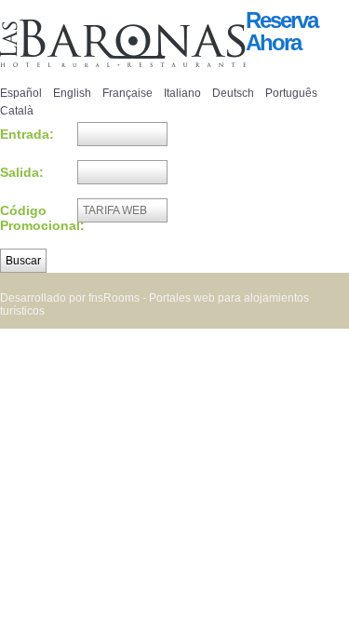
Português (291, 93)
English (72, 93)
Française (127, 93)
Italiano (182, 93)
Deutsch (233, 93)
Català (17, 110)
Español (21, 93)
